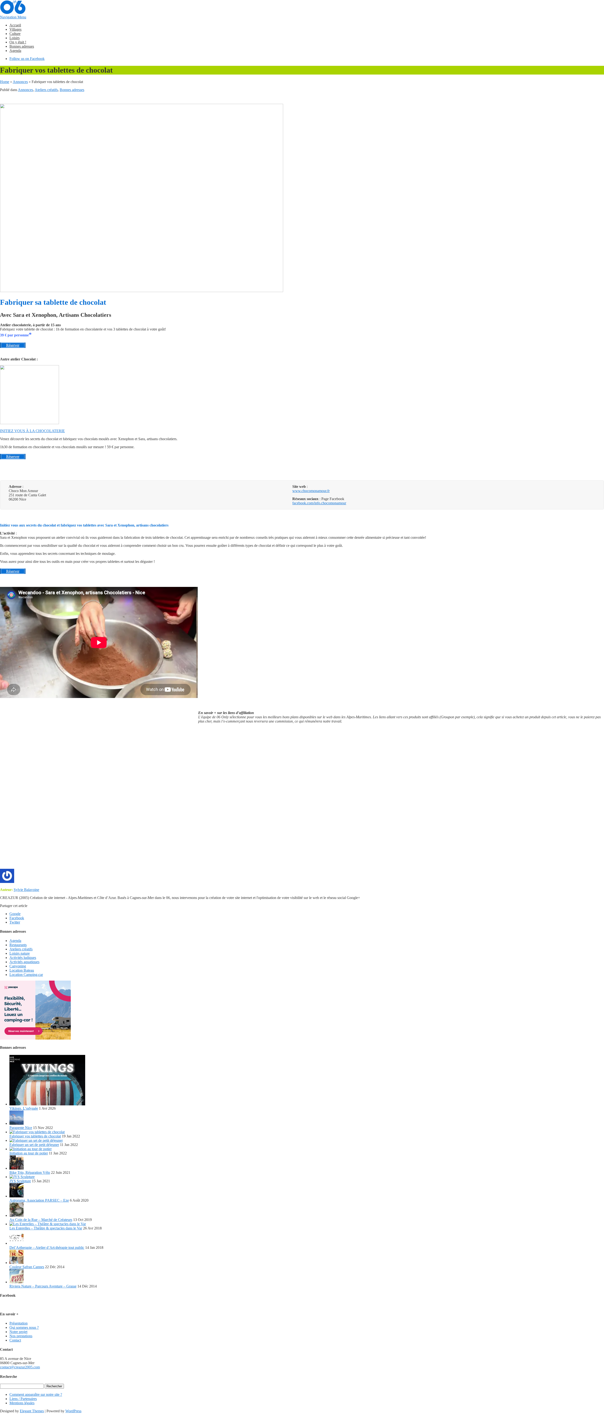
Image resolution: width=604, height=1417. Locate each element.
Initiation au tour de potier (28, 1153)
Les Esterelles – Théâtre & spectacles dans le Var (45, 1228)
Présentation (18, 1323)
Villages (15, 29)
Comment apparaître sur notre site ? (35, 1394)
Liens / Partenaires (23, 1399)
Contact (15, 1340)
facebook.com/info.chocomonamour (319, 503)
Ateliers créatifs (46, 90)
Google (15, 914)
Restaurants (18, 945)
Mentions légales (21, 1403)
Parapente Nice (20, 1128)
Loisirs (14, 38)
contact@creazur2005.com (20, 1367)
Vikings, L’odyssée (23, 1108)
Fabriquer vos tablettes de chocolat (35, 1136)
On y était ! (17, 42)
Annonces (20, 82)
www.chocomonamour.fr (311, 491)
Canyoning (17, 966)
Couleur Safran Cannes (26, 1267)
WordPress (73, 1411)
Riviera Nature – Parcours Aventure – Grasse (42, 1286)
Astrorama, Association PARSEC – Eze (39, 1200)
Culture (15, 34)
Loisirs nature (19, 953)
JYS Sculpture (20, 1181)
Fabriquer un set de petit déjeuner (34, 1145)
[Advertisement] (339, 798)
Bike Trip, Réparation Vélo (29, 1172)
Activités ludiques (22, 958)
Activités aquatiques (24, 962)
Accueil (15, 25)
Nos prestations (20, 1336)
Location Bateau (21, 970)
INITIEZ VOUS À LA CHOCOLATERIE (32, 431)
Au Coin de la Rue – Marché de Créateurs (40, 1220)
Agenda (15, 51)
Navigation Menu (13, 17)
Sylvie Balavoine (26, 890)
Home (4, 82)
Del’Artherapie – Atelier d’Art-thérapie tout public (46, 1248)
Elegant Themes (32, 1411)
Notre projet (18, 1332)
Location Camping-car (26, 975)
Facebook (16, 918)
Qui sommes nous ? (24, 1327)
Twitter (14, 922)
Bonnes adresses (21, 46)
